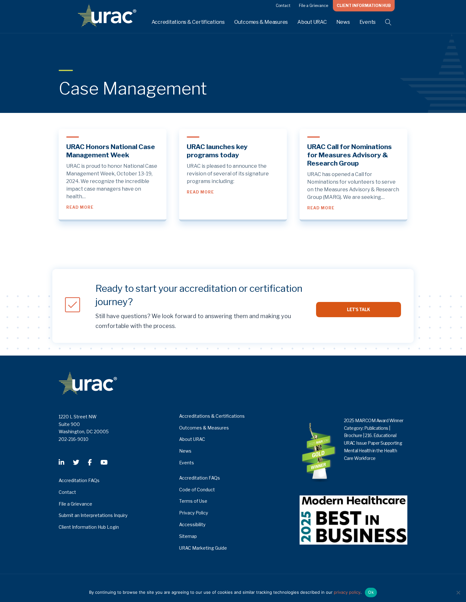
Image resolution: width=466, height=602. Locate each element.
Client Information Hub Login (89, 527)
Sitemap (188, 536)
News (343, 22)
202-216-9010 (73, 439)
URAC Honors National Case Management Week (110, 151)
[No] (458, 592)
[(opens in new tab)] (353, 519)
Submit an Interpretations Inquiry (93, 515)
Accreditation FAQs (79, 480)
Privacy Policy (193, 512)
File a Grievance (313, 5)
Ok (371, 592)
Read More (80, 207)
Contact (283, 5)
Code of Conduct (197, 489)
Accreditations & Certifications (188, 22)
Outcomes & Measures (261, 22)
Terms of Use (193, 501)
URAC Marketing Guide (203, 548)
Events (367, 22)
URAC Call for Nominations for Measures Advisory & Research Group (349, 155)
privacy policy (347, 592)
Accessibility (192, 524)
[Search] (384, 22)
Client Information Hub (364, 5)
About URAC (312, 22)
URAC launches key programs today (217, 151)
